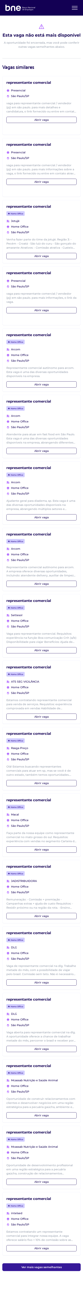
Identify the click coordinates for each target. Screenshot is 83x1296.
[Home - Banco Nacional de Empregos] (20, 8)
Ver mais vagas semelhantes (41, 1267)
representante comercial (28, 82)
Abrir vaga (41, 120)
